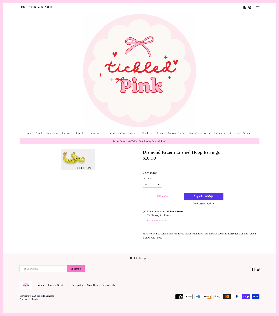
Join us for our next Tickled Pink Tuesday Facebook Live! (139, 141)
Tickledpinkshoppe (45, 296)
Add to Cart (162, 196)
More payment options (203, 203)
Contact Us (109, 285)
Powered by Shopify (29, 299)
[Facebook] (244, 7)
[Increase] (158, 184)
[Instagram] (249, 7)
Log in (24, 7)
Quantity (147, 178)
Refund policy (76, 285)
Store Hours (93, 285)
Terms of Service (56, 285)
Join (33, 7)
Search (40, 285)
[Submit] (39, 7)
